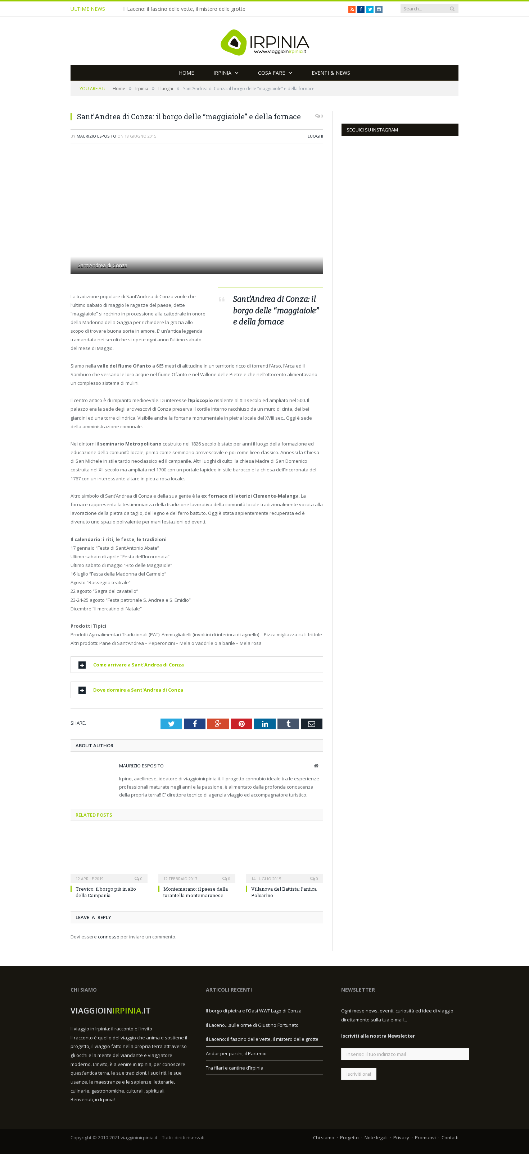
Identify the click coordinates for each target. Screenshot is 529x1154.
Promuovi (425, 1137)
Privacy (401, 1137)
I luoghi (314, 136)
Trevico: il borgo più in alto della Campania (106, 892)
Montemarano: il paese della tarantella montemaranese (195, 892)
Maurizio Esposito (96, 136)
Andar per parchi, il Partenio (236, 1053)
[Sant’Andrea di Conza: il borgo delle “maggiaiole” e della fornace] (197, 214)
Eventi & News (331, 72)
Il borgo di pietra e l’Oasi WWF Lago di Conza (254, 1010)
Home (186, 72)
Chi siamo (323, 1137)
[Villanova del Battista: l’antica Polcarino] (284, 856)
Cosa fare (271, 72)
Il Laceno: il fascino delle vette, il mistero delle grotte (184, 9)
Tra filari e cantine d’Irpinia (234, 1068)
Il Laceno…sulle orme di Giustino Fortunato (252, 1025)
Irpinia (222, 72)
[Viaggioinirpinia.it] (264, 41)
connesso (108, 936)
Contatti (450, 1137)
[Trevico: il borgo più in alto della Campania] (109, 856)
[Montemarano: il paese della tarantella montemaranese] (196, 856)
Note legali (376, 1137)
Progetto (349, 1137)
